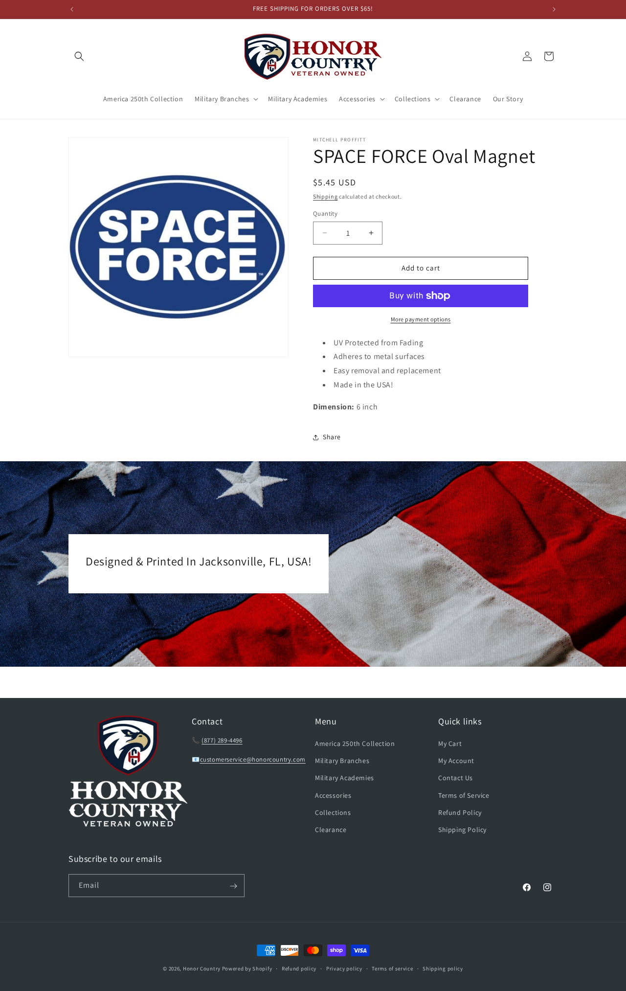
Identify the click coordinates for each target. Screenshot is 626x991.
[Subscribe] (233, 886)
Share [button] (332, 436)
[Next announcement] (554, 9)
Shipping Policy (462, 829)
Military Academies (344, 777)
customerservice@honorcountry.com (253, 759)
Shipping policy (443, 968)
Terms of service (392, 968)
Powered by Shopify (247, 968)
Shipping (325, 196)
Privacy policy (344, 968)
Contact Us (455, 777)
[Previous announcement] (72, 9)
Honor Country (202, 968)
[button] (79, 56)
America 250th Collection (355, 743)
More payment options (421, 319)
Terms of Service (464, 795)
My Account (456, 760)
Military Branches (342, 760)
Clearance (330, 829)
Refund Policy (460, 812)
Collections (333, 812)
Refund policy (299, 968)
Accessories (333, 795)
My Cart (450, 743)
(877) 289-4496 (221, 740)
